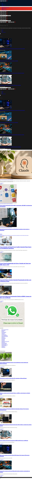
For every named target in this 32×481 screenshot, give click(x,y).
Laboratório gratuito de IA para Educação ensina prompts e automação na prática (12, 134)
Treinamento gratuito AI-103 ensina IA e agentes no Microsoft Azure (13, 378)
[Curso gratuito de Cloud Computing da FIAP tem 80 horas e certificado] (6, 83)
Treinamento (11, 179)
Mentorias (3, 342)
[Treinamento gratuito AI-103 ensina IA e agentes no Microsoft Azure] (6, 376)
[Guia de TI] (8, 22)
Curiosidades (17, 235)
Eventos (5, 227)
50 (1, 476)
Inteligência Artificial (7, 179)
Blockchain (6, 235)
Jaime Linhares (2, 366)
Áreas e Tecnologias (3, 235)
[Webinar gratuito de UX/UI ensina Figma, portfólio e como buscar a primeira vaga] (6, 391)
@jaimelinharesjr (17, 477)
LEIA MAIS (1, 252)
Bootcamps (10, 235)
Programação (11, 203)
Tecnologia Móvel (5, 344)
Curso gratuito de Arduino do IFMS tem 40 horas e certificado (9, 122)
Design (27, 235)
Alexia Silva (2, 251)
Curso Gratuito (2, 179)
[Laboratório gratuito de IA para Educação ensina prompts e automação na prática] (6, 71)
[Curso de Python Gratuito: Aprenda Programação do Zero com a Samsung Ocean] (6, 277)
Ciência (15, 235)
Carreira (13, 235)
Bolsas (8, 235)
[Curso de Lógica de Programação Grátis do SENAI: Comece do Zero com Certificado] (6, 294)
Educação (4, 338)
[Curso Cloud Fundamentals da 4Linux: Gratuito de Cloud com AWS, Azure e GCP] (6, 261)
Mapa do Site (23, 477)
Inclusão (3, 340)
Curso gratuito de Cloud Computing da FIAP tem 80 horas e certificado (10, 85)
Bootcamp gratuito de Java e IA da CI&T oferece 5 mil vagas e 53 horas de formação (12, 48)
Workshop (3, 347)
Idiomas (3, 339)
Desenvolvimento (6, 203)
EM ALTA (1, 234)
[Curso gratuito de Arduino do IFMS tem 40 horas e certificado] (6, 59)
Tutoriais (3, 346)
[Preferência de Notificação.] (0, 478)
